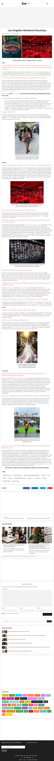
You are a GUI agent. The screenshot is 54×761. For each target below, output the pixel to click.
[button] (2, 4)
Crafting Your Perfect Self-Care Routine (16, 639)
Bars (36, 704)
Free (42, 216)
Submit (49, 621)
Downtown (5, 695)
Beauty (48, 695)
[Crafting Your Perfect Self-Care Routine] (4, 639)
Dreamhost (34, 755)
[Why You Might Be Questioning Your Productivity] (4, 631)
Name (4, 608)
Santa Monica (19, 711)
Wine (26, 711)
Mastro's (4, 478)
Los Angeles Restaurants (37, 701)
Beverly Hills (17, 708)
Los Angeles (9, 714)
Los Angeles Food (32, 698)
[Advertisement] (27, 17)
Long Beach (18, 695)
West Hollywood (10, 711)
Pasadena (25, 704)
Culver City (5, 701)
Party (25, 695)
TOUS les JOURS (6, 481)
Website (38, 608)
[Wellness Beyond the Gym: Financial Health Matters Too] (4, 651)
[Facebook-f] (22, 757)
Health (31, 704)
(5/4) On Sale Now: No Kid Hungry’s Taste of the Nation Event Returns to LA (26, 447)
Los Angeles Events (14, 701)
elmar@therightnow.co (31, 303)
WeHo (17, 698)
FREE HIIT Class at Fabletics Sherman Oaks (19, 310)
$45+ (10, 108)
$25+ (45, 390)
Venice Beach (23, 698)
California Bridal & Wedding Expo (15, 320)
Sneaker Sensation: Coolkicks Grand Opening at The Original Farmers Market (26, 221)
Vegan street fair (15, 481)
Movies (21, 701)
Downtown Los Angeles (7, 708)
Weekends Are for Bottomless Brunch (17, 270)
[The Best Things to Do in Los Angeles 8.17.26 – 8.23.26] (4, 643)
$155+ (32, 403)
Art (9, 704)
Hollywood (46, 708)
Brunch (19, 704)
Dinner (40, 708)
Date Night (30, 695)
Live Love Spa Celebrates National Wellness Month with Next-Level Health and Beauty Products (29, 647)
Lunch (14, 704)
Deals (35, 708)
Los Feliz (37, 695)
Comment (5, 588)
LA (3, 714)
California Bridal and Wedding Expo (32, 475)
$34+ (18, 177)
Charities (28, 701)
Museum (10, 478)
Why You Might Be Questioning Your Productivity (14, 545)
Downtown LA (10, 698)
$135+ (43, 464)
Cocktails (36, 711)
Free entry (8, 117)
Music (30, 708)
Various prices (25, 233)
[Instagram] (24, 757)
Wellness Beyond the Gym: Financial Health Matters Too (20, 651)
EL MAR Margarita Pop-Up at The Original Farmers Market (25, 299)
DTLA (31, 711)
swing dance (37, 478)
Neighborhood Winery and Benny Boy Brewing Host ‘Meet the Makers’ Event (27, 284)
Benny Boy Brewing (17, 475)
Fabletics (44, 475)
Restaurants (30, 478)
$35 (9, 75)
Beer (4, 711)
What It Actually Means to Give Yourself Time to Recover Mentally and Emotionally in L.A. (40, 546)
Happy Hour (41, 698)
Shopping (25, 708)
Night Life (41, 704)
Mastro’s (5, 94)
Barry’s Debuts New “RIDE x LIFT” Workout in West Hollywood (26, 165)
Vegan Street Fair (9, 112)
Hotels (45, 701)
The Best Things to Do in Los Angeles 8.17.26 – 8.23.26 (20, 643)
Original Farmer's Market (20, 478)
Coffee (43, 695)
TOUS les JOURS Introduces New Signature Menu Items (24, 78)
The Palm (16, 94)
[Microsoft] (27, 757)
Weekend (12, 695)
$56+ (23, 103)
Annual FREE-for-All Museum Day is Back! (18, 210)
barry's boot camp (7, 475)
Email (21, 608)
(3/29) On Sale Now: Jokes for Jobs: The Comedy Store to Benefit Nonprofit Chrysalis (24, 374)
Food (49, 475)
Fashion (4, 704)
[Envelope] (30, 757)
